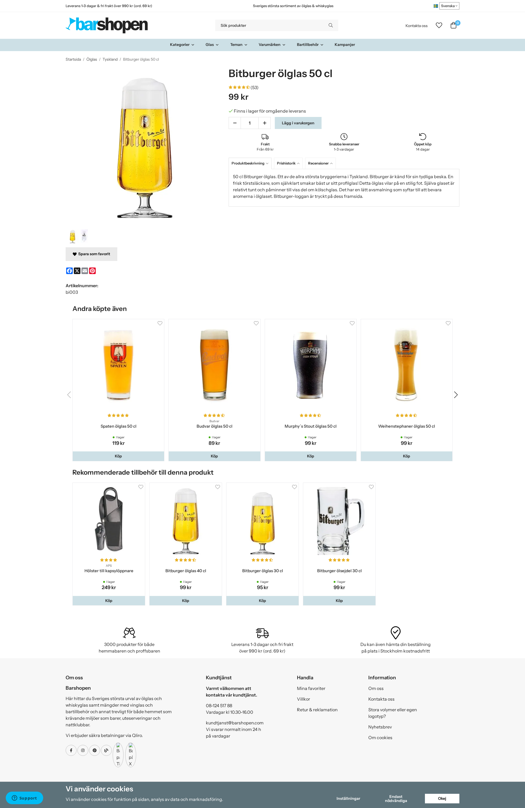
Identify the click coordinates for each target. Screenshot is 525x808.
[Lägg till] (264, 123)
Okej (442, 798)
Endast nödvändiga (396, 798)
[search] (330, 25)
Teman (236, 44)
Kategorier (179, 44)
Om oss (376, 688)
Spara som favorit (93, 253)
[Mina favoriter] (439, 25)
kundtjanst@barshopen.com (235, 722)
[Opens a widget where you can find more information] (24, 798)
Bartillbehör (308, 44)
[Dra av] (235, 123)
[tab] (251, 163)
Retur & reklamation (317, 709)
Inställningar (348, 798)
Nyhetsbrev (380, 727)
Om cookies (380, 737)
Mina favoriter (311, 688)
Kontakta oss (417, 25)
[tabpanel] (344, 188)
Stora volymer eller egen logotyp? (392, 713)
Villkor (303, 699)
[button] (118, 456)
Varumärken (270, 44)
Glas (210, 44)
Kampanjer (345, 44)
